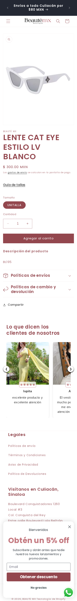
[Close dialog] (69, 527)
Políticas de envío (22, 446)
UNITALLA (14, 205)
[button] (8, 21)
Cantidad (9, 214)
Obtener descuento (38, 576)
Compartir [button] (16, 305)
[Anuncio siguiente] (69, 7)
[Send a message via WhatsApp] (68, 592)
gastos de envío (17, 172)
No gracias (38, 587)
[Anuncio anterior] (7, 7)
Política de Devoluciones (27, 474)
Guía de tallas (14, 184)
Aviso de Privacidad (23, 465)
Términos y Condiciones (27, 455)
